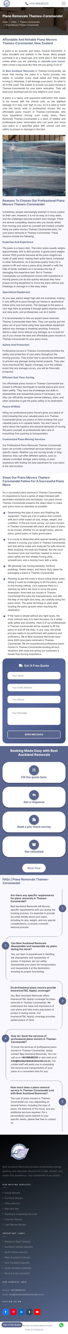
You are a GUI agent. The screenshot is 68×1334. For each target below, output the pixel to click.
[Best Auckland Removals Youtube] (37, 1312)
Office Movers (12, 1203)
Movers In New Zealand (17, 1241)
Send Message (34, 734)
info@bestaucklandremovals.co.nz (31, 1060)
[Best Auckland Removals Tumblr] (29, 1312)
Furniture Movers (14, 1198)
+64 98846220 (29, 1057)
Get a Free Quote (12, 1324)
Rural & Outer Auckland (17, 1273)
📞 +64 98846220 (37, 3)
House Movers (12, 1192)
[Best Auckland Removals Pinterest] (13, 1312)
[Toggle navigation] (64, 3)
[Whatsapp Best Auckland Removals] (61, 1325)
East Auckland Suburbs (17, 1262)
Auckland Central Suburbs (19, 1246)
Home (5, 22)
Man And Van (12, 1208)
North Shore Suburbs (16, 1252)
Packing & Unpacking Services (21, 1214)
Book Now (34, 868)
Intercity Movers (13, 1219)
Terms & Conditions (34, 1329)
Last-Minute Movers (15, 1224)
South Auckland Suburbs (18, 1268)
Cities (14, 22)
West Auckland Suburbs (17, 1257)
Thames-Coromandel (29, 22)
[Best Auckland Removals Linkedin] (21, 1312)
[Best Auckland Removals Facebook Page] (5, 1312)
